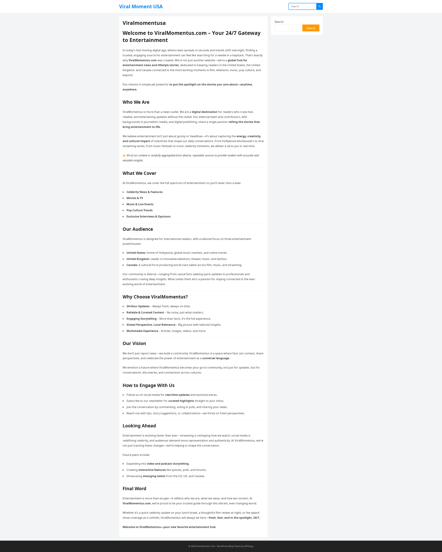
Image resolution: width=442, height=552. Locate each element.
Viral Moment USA (141, 6)
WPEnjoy (249, 546)
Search (279, 22)
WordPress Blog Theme (229, 546)
